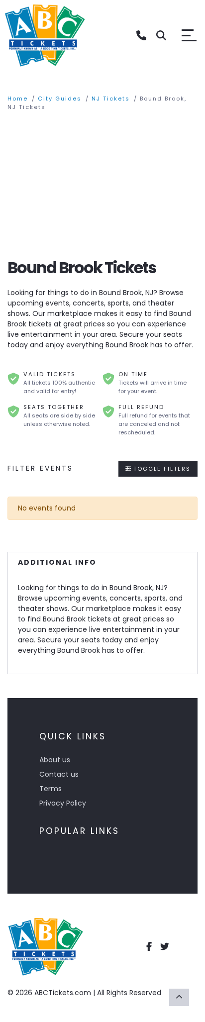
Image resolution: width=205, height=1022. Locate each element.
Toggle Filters (161, 469)
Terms (50, 789)
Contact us (59, 774)
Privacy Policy (62, 803)
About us (54, 760)
